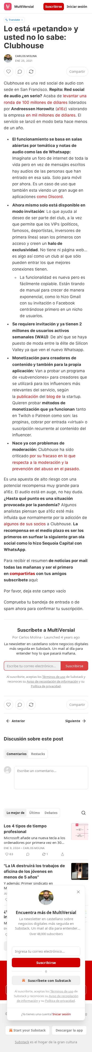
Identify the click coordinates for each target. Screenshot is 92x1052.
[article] (46, 840)
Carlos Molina (26, 56)
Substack (22, 1042)
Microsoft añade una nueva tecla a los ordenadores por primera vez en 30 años (34, 840)
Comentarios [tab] (16, 754)
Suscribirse (53, 6)
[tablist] (26, 754)
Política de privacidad (60, 1001)
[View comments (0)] (20, 71)
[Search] (83, 812)
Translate (14, 19)
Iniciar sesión (77, 6)
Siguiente (72, 721)
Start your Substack (29, 1030)
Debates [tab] (51, 813)
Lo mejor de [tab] (16, 813)
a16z (61, 108)
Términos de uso (61, 991)
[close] (78, 892)
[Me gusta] (8, 71)
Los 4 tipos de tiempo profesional (25, 829)
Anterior (18, 721)
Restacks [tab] (38, 754)
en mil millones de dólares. (52, 115)
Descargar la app (69, 1030)
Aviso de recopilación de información (52, 681)
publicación (27, 396)
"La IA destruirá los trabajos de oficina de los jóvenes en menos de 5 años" (34, 871)
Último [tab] (34, 813)
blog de (53, 396)
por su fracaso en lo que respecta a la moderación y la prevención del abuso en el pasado (45, 462)
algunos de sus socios (25, 524)
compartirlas (23, 573)
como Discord (50, 196)
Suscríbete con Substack (49, 980)
